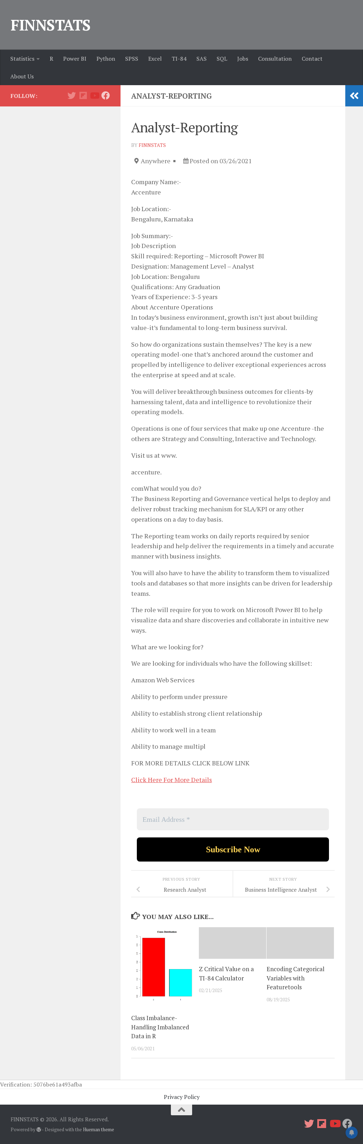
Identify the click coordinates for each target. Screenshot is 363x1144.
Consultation (275, 58)
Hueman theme (98, 1129)
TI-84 (179, 58)
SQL (222, 58)
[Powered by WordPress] (39, 1129)
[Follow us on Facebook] (105, 95)
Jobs (242, 58)
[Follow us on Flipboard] (83, 95)
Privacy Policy (182, 1097)
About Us (22, 76)
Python (105, 58)
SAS (201, 58)
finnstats (152, 145)
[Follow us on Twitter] (71, 95)
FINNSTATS (51, 25)
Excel (155, 58)
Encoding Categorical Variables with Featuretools (295, 978)
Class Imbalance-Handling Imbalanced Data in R (160, 1027)
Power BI (74, 58)
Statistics (22, 58)
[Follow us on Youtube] (94, 95)
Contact (312, 58)
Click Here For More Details (171, 779)
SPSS (131, 58)
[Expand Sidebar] (354, 95)
